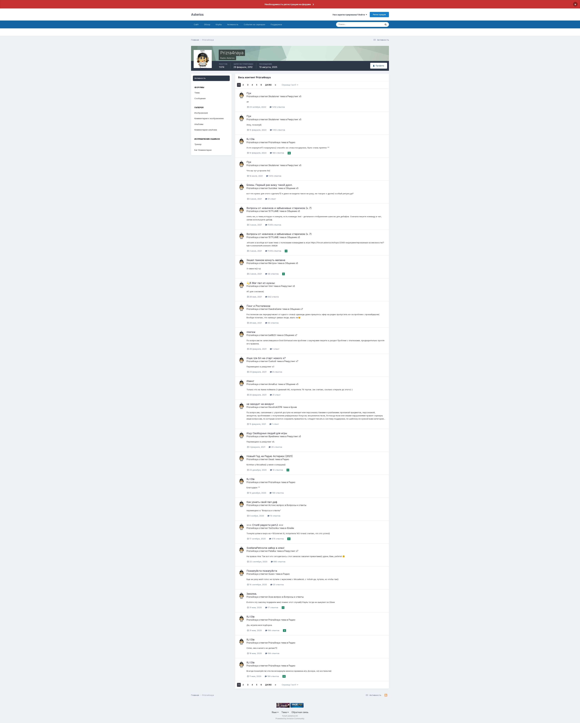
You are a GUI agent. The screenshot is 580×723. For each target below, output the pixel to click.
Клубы (219, 24)
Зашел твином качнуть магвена (265, 260)
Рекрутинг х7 (291, 361)
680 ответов (279, 561)
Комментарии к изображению (209, 118)
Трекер (197, 144)
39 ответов (273, 274)
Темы (197, 92)
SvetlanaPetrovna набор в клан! (265, 547)
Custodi (272, 361)
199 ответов (278, 153)
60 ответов (273, 323)
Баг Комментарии (203, 150)
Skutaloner (273, 96)
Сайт (196, 24)
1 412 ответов (278, 107)
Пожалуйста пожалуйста (261, 570)
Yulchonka (273, 528)
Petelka (272, 551)
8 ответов (277, 372)
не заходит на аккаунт (260, 403)
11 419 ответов (274, 225)
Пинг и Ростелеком (258, 305)
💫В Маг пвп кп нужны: (260, 282)
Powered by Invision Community (290, 718)
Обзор (207, 24)
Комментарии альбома (205, 130)
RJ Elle (250, 139)
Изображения (201, 113)
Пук (248, 93)
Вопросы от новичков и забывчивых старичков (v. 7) (279, 208)
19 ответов (274, 516)
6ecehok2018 (275, 407)
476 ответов (277, 538)
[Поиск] (385, 24)
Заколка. (251, 593)
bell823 (272, 335)
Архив (293, 407)
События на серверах (254, 24)
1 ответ (275, 349)
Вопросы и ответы (296, 505)
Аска (270, 597)
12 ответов (277, 470)
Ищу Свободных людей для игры (266, 433)
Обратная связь (300, 712)
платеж (250, 332)
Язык (274, 712)
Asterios (197, 14)
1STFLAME (273, 211)
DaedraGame (275, 309)
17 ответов (272, 607)
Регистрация (379, 14)
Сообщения (200, 98)
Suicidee (272, 188)
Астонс (272, 505)
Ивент (250, 381)
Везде (375, 24)
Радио (292, 142)
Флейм (290, 528)
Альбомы (198, 124)
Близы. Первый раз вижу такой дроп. (269, 184)
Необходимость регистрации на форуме (288, 4)
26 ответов (276, 447)
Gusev (271, 574)
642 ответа (273, 297)
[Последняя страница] (275, 85)
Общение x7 (296, 309)
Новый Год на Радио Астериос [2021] (269, 456)
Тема (284, 712)
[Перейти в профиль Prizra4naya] (241, 95)
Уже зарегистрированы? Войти (349, 14)
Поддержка (276, 24)
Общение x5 (291, 188)
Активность (232, 24)
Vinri (270, 286)
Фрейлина (273, 436)
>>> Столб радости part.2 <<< (264, 524)
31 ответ (271, 199)
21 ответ (276, 395)
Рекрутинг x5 (294, 96)
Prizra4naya (252, 96)
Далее (268, 85)
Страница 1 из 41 (289, 85)
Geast (271, 459)
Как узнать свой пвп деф (261, 502)
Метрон (272, 263)
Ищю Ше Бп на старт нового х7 (266, 358)
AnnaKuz (272, 384)
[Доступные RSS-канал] (386, 695)
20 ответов (278, 584)
